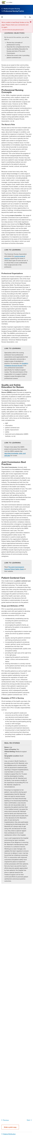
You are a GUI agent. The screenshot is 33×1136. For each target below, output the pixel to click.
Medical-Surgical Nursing (11, 8)
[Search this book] (25, 17)
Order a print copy (10, 1127)
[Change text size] (29, 17)
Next (28, 1120)
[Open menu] (2, 17)
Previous (6, 1120)
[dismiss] (30, 22)
